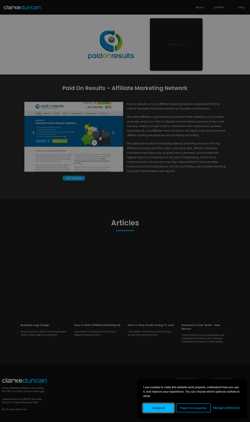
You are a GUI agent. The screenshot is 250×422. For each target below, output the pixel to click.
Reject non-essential (193, 408)
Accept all (158, 408)
